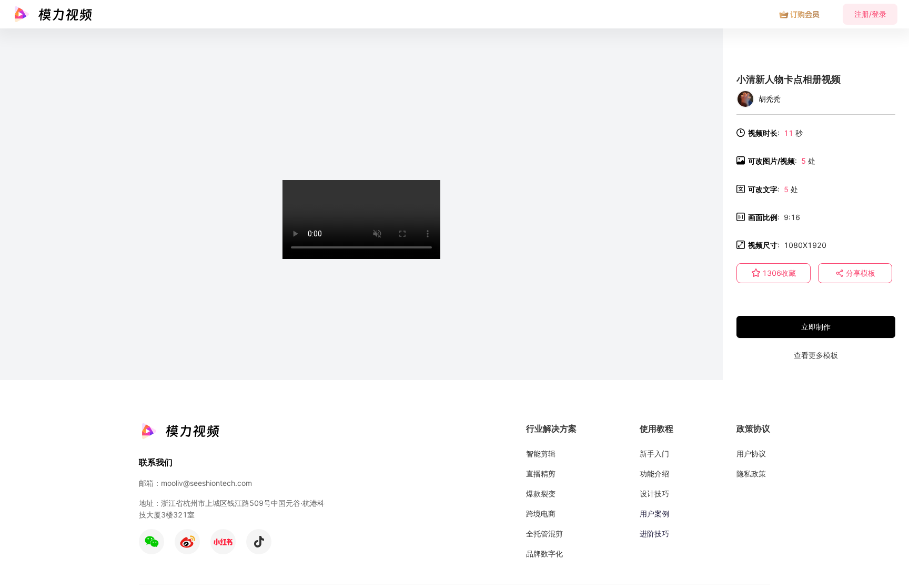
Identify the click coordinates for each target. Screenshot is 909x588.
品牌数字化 (544, 553)
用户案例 (654, 513)
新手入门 (654, 453)
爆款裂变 (541, 493)
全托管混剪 (544, 533)
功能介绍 (654, 473)
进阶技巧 (654, 533)
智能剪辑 (541, 453)
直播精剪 (541, 473)
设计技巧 (654, 493)
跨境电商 (541, 513)
